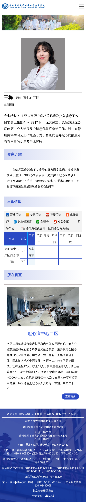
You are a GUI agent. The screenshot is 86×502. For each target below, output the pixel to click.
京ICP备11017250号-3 (51, 482)
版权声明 (61, 413)
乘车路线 (49, 413)
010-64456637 (47, 450)
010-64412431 (60, 444)
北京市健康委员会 (43, 490)
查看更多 (70, 396)
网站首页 (12, 413)
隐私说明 (24, 413)
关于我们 (37, 413)
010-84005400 (22, 453)
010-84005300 (33, 467)
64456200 (56, 476)
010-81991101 (42, 459)
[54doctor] (49, 496)
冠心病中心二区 (28, 98)
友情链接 (74, 413)
